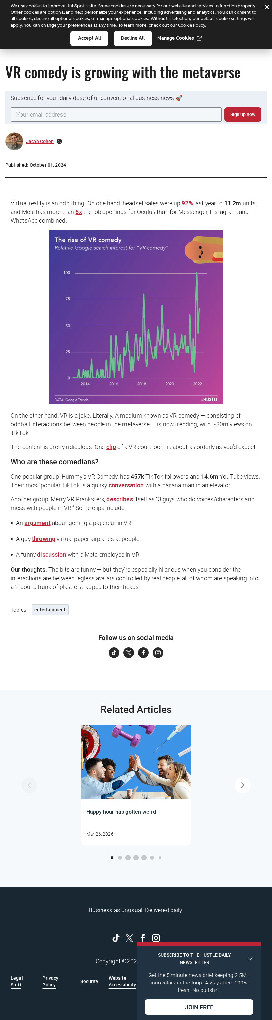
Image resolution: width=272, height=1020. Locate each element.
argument (37, 523)
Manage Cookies (175, 38)
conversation (126, 485)
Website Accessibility (122, 981)
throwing (43, 539)
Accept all (89, 38)
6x (78, 212)
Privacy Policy (50, 981)
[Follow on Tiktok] (114, 652)
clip (111, 447)
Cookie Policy (191, 25)
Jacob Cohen (40, 141)
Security (89, 981)
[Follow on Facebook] (143, 652)
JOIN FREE (199, 1007)
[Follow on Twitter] (128, 652)
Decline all (133, 38)
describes (119, 499)
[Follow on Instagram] (158, 652)
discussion (51, 554)
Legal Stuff (17, 981)
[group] (136, 785)
